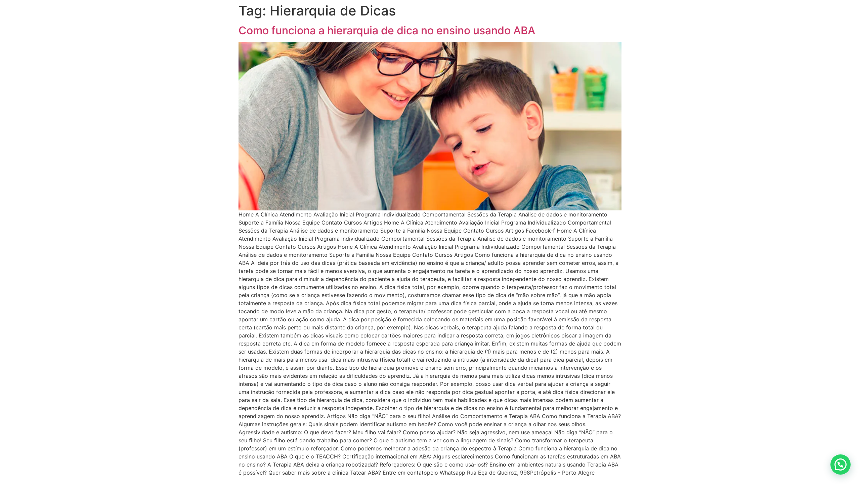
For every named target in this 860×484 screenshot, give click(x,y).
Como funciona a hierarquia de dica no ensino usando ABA (387, 30)
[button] (840, 464)
